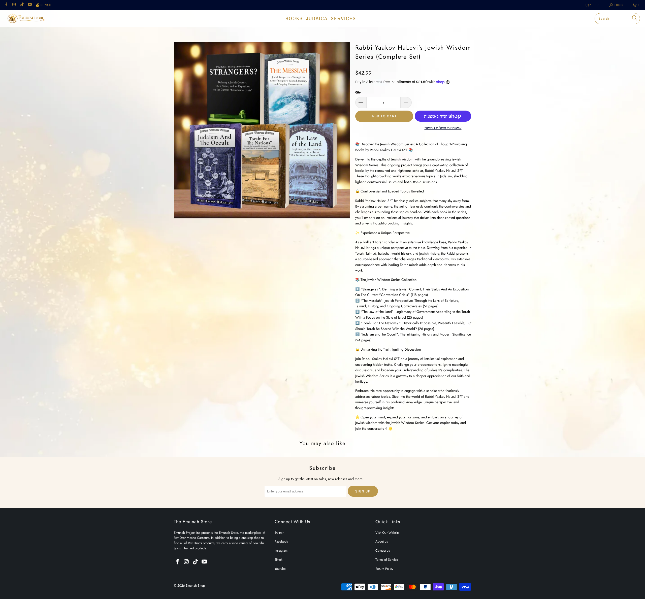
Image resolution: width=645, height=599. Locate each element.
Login (619, 5)
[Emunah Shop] (26, 18)
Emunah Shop (195, 585)
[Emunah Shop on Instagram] (14, 5)
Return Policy (384, 568)
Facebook (281, 541)
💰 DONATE (44, 5)
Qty (358, 92)
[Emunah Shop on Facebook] (6, 5)
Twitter (279, 532)
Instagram (281, 550)
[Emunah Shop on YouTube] (29, 5)
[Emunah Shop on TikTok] (22, 5)
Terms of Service (386, 559)
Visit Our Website (387, 532)
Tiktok (278, 559)
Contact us (382, 550)
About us (381, 541)
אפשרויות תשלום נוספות (443, 127)
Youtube (280, 568)
